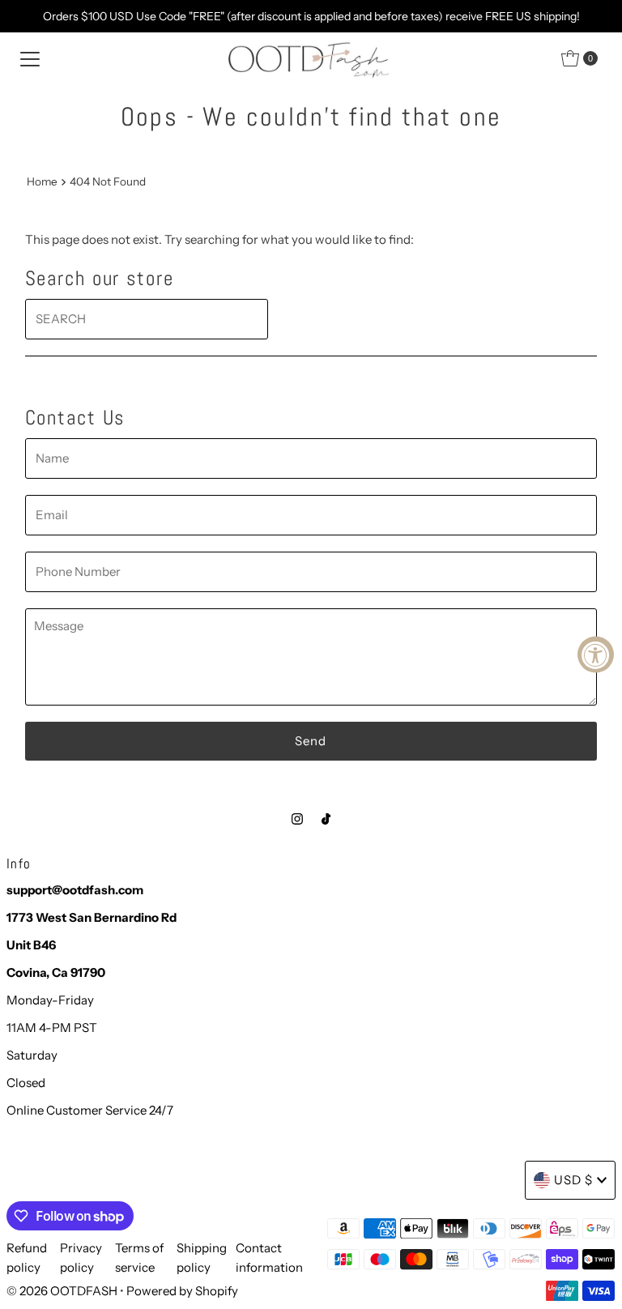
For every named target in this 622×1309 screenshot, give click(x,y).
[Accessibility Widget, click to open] (595, 655)
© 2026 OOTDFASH (61, 1290)
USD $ (573, 1179)
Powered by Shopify (182, 1290)
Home (42, 181)
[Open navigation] (30, 58)
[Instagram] (297, 819)
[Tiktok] (326, 819)
